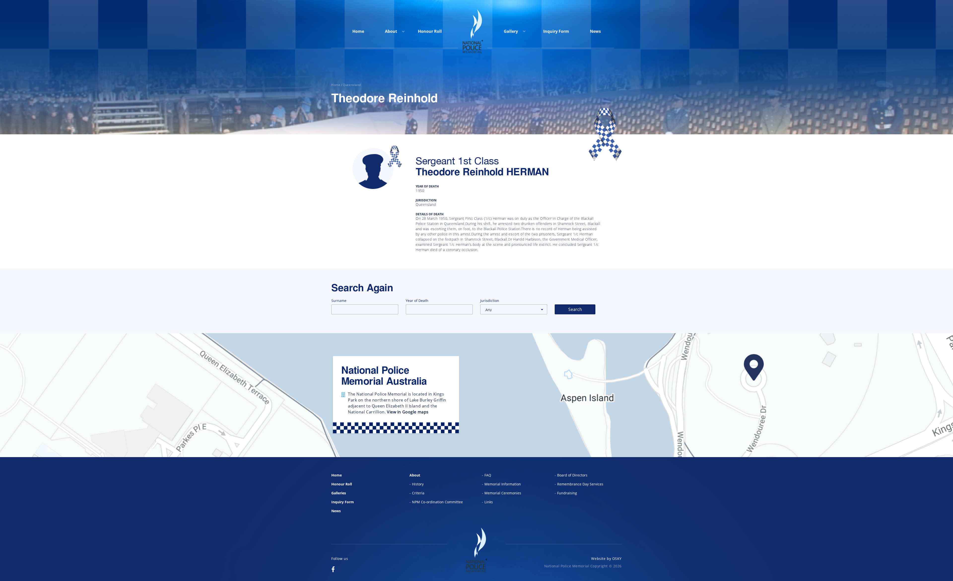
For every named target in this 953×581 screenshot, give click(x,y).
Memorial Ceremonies (502, 493)
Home (358, 31)
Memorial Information (502, 484)
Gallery (511, 31)
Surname (338, 300)
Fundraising (567, 493)
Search (575, 309)
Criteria (418, 493)
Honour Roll (430, 31)
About (391, 31)
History (418, 484)
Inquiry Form (556, 31)
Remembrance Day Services (580, 484)
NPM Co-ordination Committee (437, 502)
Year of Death (417, 300)
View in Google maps (408, 412)
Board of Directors (572, 475)
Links (488, 502)
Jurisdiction (489, 300)
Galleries (338, 493)
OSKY (617, 558)
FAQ (487, 475)
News (595, 31)
